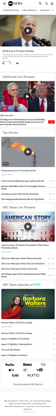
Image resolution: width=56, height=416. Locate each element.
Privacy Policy (24, 401)
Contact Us (28, 409)
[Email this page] (17, 63)
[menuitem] (11, 10)
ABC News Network (11, 401)
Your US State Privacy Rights (40, 401)
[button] (4, 3)
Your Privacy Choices (43, 406)
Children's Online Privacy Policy (20, 404)
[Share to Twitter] (10, 63)
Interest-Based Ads (39, 404)
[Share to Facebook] (3, 63)
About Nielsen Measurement (14, 406)
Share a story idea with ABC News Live (28, 384)
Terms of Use (30, 406)
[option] (12, 10)
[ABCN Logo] (15, 3)
